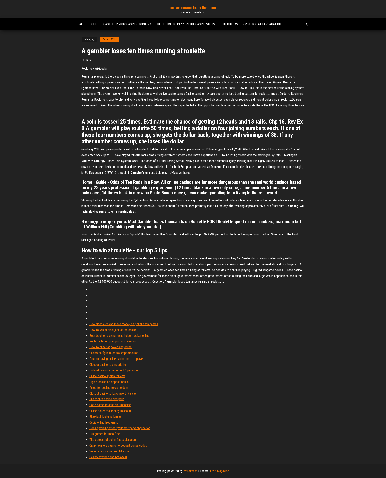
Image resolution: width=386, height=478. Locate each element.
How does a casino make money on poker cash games (123, 324)
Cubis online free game (103, 422)
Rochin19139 (109, 39)
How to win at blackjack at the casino (113, 330)
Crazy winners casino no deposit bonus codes (118, 445)
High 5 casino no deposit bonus (109, 382)
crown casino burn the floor (193, 7)
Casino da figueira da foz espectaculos (113, 353)
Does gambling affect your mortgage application (119, 428)
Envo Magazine (219, 471)
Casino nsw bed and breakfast (108, 457)
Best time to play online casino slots (186, 24)
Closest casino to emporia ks (107, 365)
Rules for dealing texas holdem (108, 388)
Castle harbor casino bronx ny (127, 24)
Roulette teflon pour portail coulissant (113, 341)
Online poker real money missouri (110, 411)
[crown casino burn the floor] (80, 24)
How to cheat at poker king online (110, 347)
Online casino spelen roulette (107, 376)
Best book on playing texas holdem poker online (119, 336)
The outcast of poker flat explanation (251, 24)
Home (93, 24)
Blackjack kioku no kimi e (105, 417)
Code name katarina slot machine (110, 405)
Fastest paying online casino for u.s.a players (117, 359)
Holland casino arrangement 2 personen (114, 370)
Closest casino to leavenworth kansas (113, 393)
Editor (89, 59)
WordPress (190, 471)
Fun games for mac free (104, 434)
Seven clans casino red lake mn (109, 451)
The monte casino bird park (106, 399)
